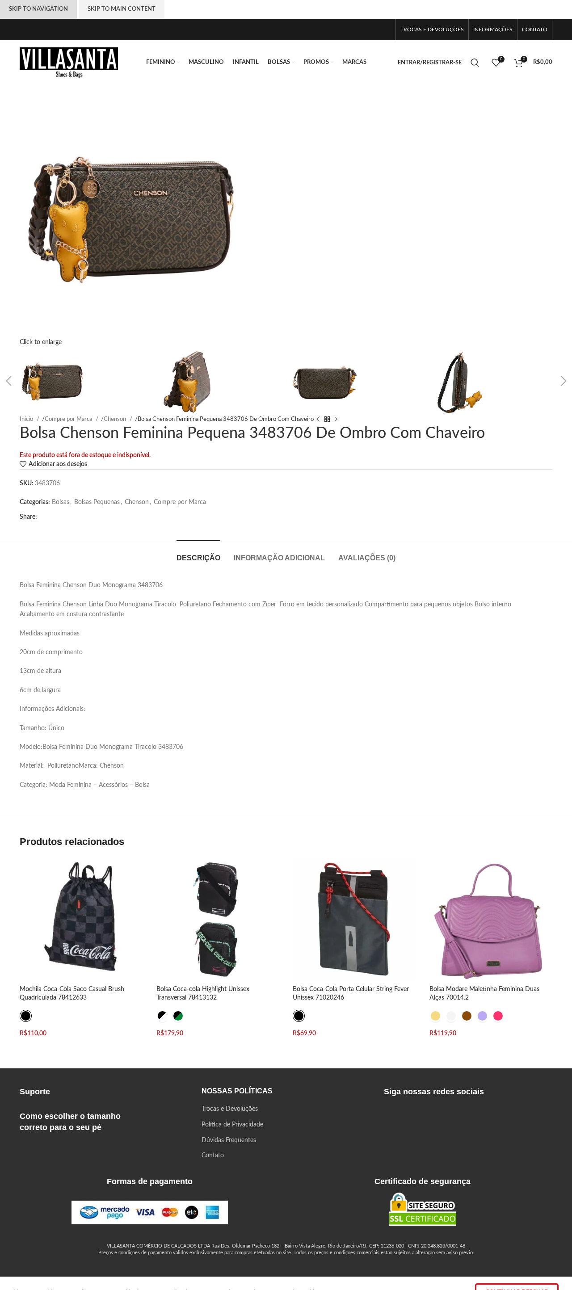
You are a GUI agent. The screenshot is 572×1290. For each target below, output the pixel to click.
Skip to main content (122, 9)
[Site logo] (69, 62)
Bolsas (60, 502)
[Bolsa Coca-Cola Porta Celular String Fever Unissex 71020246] (354, 919)
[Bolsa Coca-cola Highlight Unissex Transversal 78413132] (218, 919)
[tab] (198, 553)
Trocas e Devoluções (230, 1109)
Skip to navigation (38, 9)
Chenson (137, 502)
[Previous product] (318, 419)
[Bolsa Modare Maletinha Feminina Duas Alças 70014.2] (491, 919)
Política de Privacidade (232, 1125)
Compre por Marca (180, 502)
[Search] (476, 62)
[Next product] (336, 419)
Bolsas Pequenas (97, 502)
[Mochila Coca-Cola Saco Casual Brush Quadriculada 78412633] (81, 919)
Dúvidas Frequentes (229, 1140)
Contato (213, 1155)
